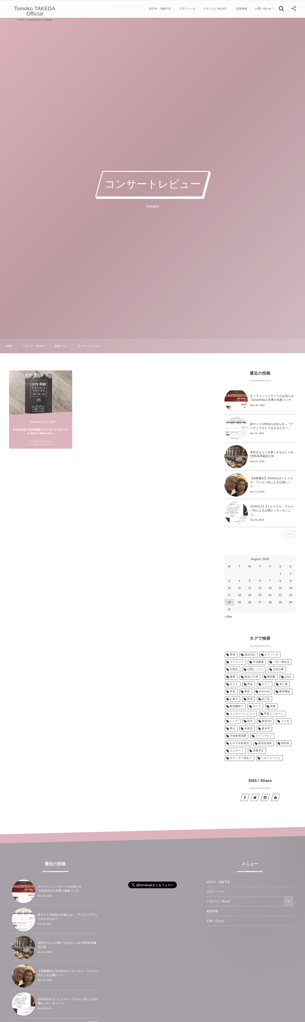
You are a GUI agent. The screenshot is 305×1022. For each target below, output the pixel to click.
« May (228, 616)
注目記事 (278, 669)
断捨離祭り (237, 706)
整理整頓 (284, 691)
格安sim (267, 721)
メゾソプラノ (263, 735)
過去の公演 (251, 676)
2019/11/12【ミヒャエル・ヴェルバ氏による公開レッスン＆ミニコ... (271, 510)
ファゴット (237, 662)
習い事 (284, 684)
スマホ (285, 721)
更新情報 (212, 911)
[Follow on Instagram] (265, 797)
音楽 (232, 691)
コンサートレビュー (242, 713)
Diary (288, 676)
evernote (264, 691)
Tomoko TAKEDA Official (34, 11)
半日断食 (258, 662)
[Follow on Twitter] (254, 797)
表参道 (248, 728)
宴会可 (266, 728)
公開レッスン (255, 669)
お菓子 (234, 699)
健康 (232, 676)
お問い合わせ (215, 921)
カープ (257, 706)
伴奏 (273, 706)
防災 (250, 721)
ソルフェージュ (271, 758)
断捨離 (271, 676)
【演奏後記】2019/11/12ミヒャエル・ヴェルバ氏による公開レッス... (271, 482)
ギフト (234, 684)
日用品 (234, 669)
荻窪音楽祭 (265, 743)
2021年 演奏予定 (218, 882)
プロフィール (215, 891)
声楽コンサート (273, 713)
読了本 (266, 699)
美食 (232, 654)
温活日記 (249, 654)
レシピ (234, 721)
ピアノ (266, 684)
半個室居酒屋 (238, 735)
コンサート (237, 750)
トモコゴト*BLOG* (219, 901)
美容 (247, 691)
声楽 (250, 684)
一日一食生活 (281, 662)
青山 (232, 728)
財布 (250, 699)
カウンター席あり (241, 758)
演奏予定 (258, 750)
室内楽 (285, 743)
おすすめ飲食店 (239, 743)
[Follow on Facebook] (244, 797)
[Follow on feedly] (275, 797)
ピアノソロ (271, 654)
